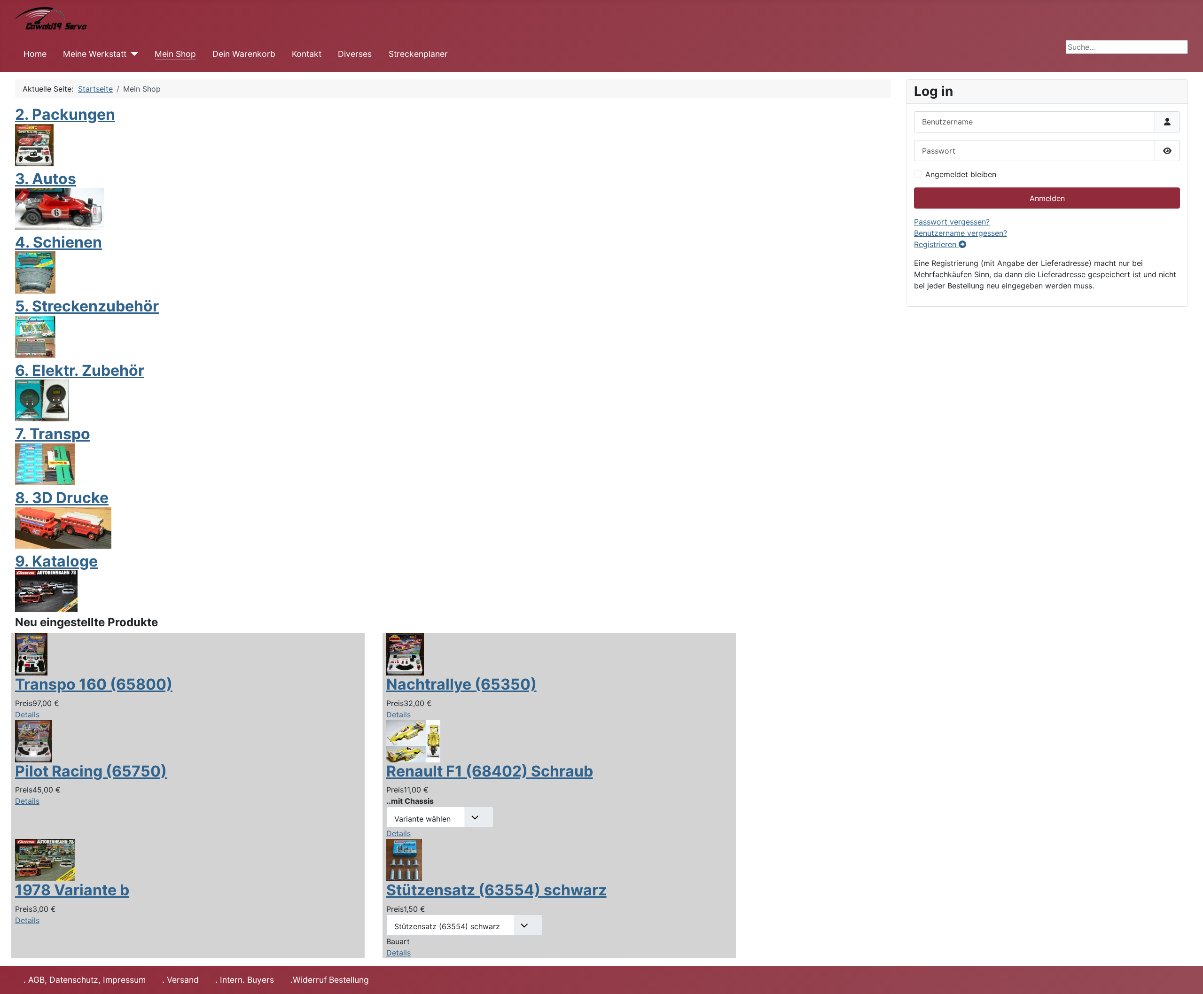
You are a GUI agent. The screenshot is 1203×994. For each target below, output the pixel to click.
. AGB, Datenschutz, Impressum (84, 980)
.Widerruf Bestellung (329, 980)
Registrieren (936, 244)
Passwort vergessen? (952, 221)
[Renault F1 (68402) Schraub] (413, 740)
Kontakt (306, 54)
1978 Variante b (72, 890)
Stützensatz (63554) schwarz (496, 890)
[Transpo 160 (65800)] (31, 654)
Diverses (355, 54)
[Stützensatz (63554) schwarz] (404, 859)
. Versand (180, 980)
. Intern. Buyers (244, 980)
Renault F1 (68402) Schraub (489, 771)
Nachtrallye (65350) (461, 684)
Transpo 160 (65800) (93, 684)
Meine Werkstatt (94, 54)
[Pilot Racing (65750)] (33, 740)
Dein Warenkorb (243, 54)
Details (27, 714)
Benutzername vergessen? (960, 233)
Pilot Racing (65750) (91, 771)
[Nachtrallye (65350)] (405, 654)
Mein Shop (175, 54)
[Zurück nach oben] (1186, 976)
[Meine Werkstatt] (132, 54)
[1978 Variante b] (45, 859)
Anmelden (1047, 198)
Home (35, 54)
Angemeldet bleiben (960, 174)
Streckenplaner (418, 54)
